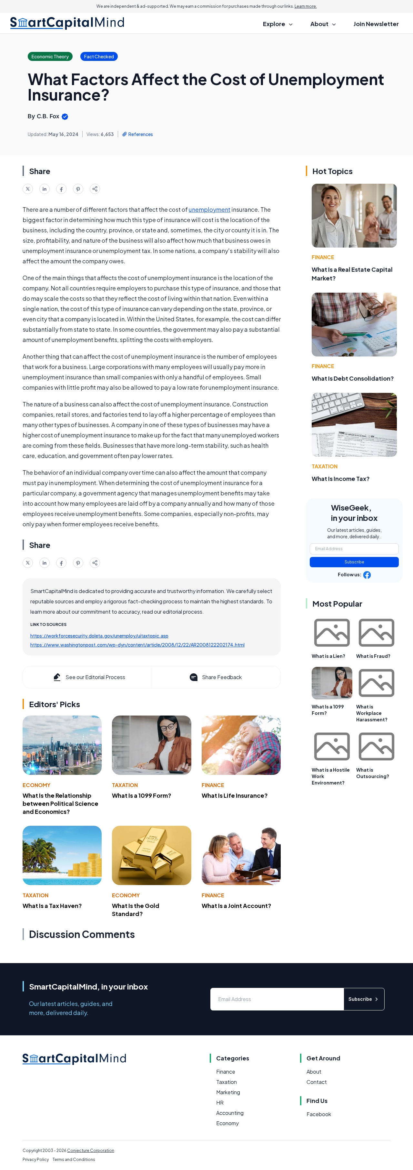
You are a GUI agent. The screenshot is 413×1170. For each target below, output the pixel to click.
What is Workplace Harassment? (372, 713)
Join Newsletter (376, 23)
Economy (36, 785)
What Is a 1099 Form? (141, 795)
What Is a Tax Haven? (52, 905)
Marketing (228, 1092)
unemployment (209, 209)
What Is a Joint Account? (236, 905)
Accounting (230, 1112)
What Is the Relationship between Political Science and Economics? (60, 803)
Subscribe (354, 562)
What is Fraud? (373, 656)
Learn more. (306, 6)
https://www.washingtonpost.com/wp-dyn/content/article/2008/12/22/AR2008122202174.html (137, 645)
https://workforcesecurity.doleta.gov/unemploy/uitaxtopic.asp (99, 636)
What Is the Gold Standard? (135, 909)
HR (220, 1102)
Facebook (319, 1114)
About (314, 1071)
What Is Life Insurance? (235, 795)
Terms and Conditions (74, 1159)
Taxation (125, 785)
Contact (317, 1081)
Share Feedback (222, 677)
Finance (213, 785)
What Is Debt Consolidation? (353, 378)
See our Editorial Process (95, 677)
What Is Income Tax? (341, 478)
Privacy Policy (36, 1159)
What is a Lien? (328, 656)
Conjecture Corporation (90, 1150)
